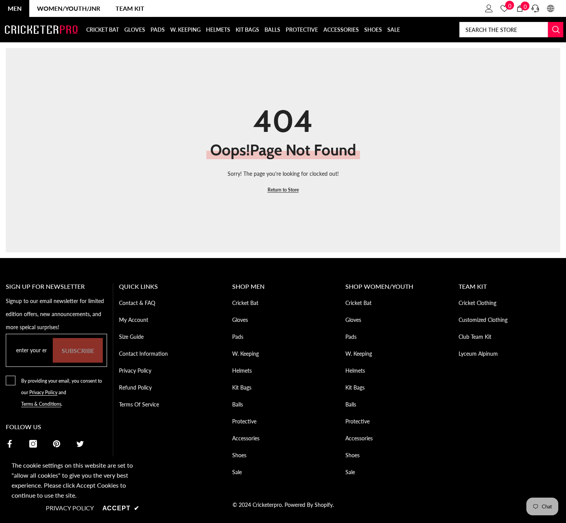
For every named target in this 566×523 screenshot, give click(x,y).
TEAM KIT (130, 8)
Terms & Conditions (41, 404)
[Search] (511, 29)
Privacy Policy (43, 392)
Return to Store (283, 190)
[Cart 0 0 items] (520, 8)
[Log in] (489, 8)
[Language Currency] (550, 8)
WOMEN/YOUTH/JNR (68, 8)
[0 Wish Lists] (504, 8)
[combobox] (503, 29)
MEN (15, 8)
